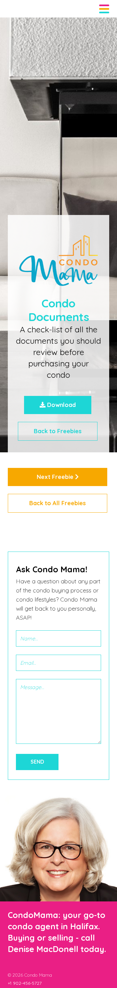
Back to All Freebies (57, 503)
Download (61, 405)
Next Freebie (56, 477)
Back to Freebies (58, 431)
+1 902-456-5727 (25, 983)
